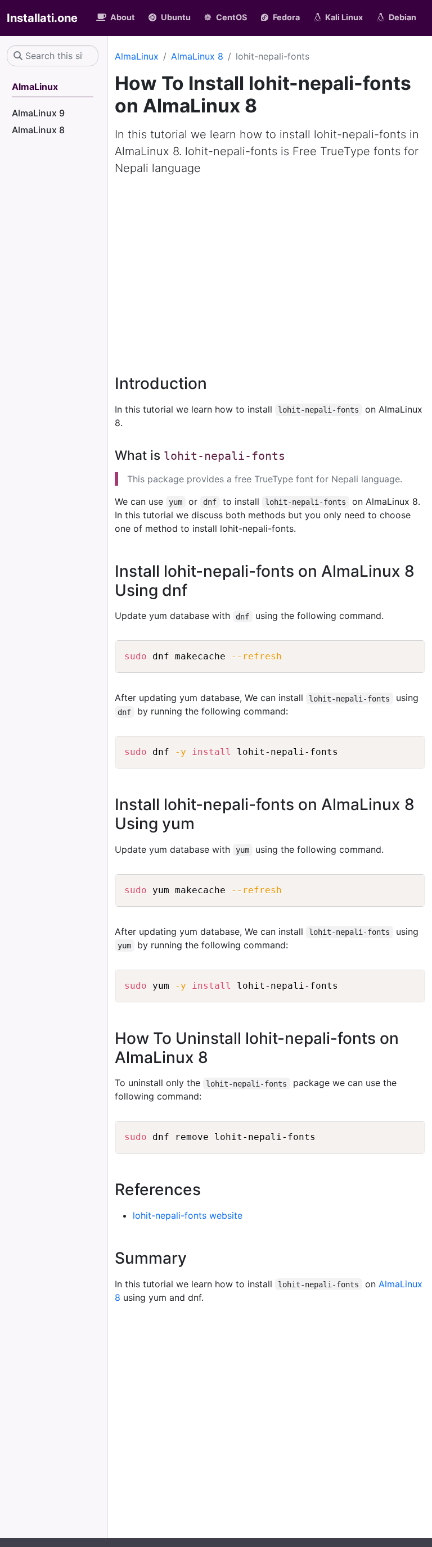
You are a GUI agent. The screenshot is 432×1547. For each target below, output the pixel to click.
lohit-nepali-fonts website (187, 1215)
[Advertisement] (270, 268)
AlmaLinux (137, 56)
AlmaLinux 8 (197, 56)
